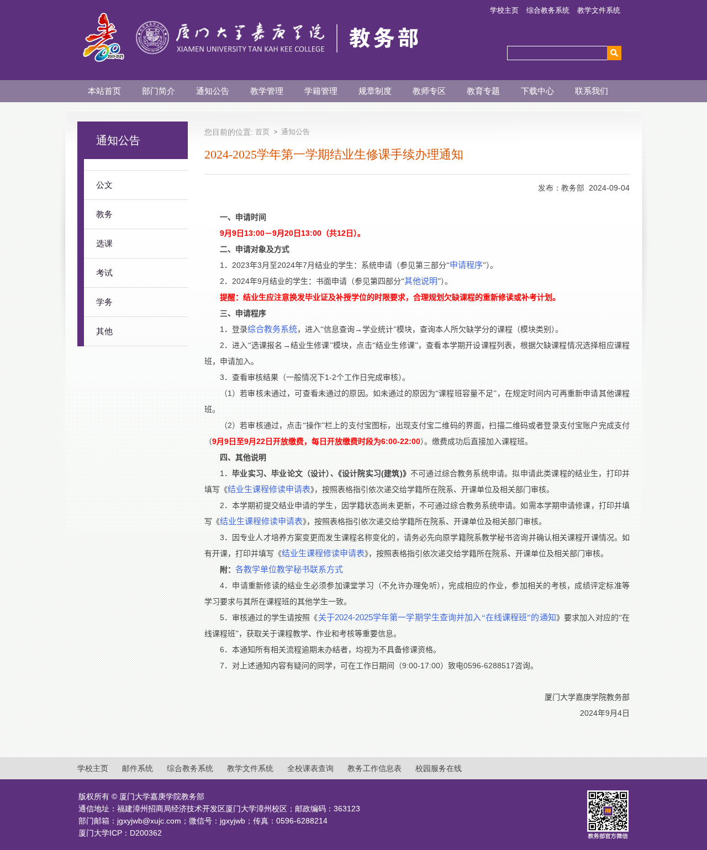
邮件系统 (137, 768)
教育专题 (483, 91)
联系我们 (591, 91)
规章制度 (375, 91)
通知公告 (212, 91)
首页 (262, 132)
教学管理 (266, 91)
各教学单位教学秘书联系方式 (289, 569)
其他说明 (420, 281)
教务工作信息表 (374, 768)
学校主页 (504, 10)
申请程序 (466, 265)
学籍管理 (320, 91)
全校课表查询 (310, 768)
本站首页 (104, 91)
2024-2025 (437, 617)
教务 (104, 214)
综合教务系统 (547, 10)
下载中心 (537, 91)
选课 (104, 243)
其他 (104, 331)
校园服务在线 (438, 768)
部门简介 (158, 91)
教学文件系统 (598, 10)
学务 (104, 302)
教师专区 (429, 91)
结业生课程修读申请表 (269, 489)
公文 (104, 184)
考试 (104, 272)
